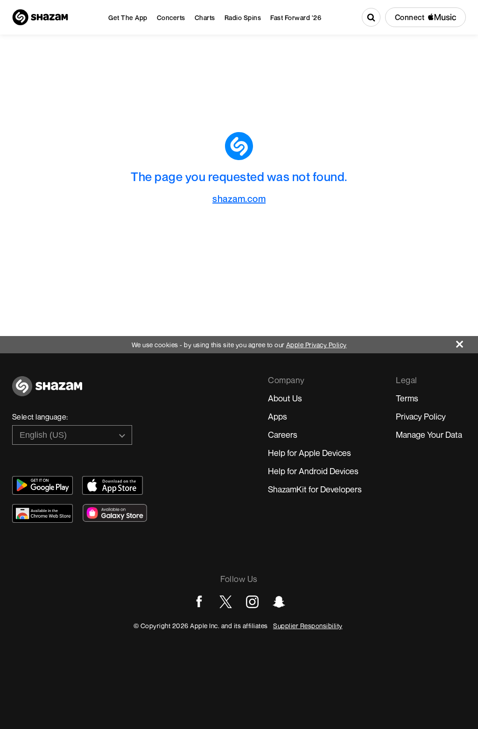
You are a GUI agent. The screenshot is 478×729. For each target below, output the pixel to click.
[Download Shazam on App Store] (112, 485)
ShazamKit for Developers (315, 489)
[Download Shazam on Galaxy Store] (115, 513)
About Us (285, 398)
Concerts (171, 17)
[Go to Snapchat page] (279, 602)
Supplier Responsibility (308, 626)
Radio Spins (243, 17)
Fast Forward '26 (295, 17)
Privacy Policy (421, 416)
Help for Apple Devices (309, 453)
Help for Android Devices (313, 471)
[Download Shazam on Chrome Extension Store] (42, 513)
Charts (205, 17)
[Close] (467, 341)
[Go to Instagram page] (252, 602)
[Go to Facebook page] (199, 602)
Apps (277, 416)
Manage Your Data (429, 434)
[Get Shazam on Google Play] (42, 485)
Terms (407, 398)
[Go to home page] (47, 391)
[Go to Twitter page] (225, 602)
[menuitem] (128, 17)
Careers (282, 434)
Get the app (128, 17)
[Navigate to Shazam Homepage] (40, 17)
